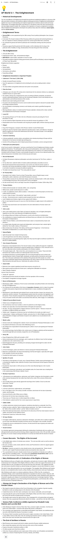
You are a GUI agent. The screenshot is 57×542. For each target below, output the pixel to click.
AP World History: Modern (16, 2)
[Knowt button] (47, 2)
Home (2, 2)
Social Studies (7, 2)
